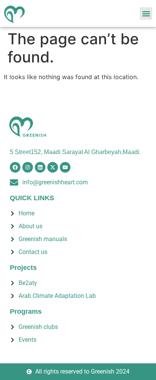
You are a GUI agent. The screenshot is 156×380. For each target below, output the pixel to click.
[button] (146, 13)
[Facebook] (15, 167)
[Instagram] (27, 167)
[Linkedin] (40, 167)
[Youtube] (65, 167)
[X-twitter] (52, 167)
